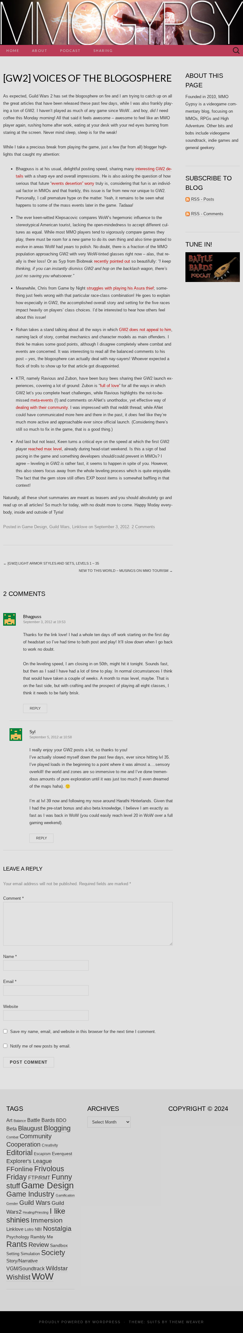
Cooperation (23, 1144)
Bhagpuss (32, 616)
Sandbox (59, 1245)
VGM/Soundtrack (25, 1268)
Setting (12, 1253)
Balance (20, 1121)
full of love (109, 385)
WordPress (106, 1322)
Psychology (17, 1236)
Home (12, 50)
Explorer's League (29, 1161)
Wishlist (18, 1277)
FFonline (19, 1169)
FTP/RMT (39, 1177)
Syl (32, 731)
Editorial (19, 1152)
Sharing (103, 50)
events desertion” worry (73, 183)
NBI (38, 1229)
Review (38, 1244)
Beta (11, 1128)
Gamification (65, 1195)
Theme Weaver (186, 1322)
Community (36, 1136)
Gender (12, 1203)
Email (9, 981)
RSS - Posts (202, 199)
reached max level (45, 449)
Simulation (30, 1253)
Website (10, 1006)
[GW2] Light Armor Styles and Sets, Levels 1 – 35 (51, 563)
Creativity (50, 1145)
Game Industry (30, 1194)
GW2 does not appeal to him (145, 329)
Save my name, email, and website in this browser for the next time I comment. (83, 1031)
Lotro (29, 1229)
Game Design (34, 526)
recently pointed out (112, 261)
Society (53, 1253)
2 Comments (143, 526)
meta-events (41, 400)
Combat (12, 1137)
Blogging (57, 1128)
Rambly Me (41, 1236)
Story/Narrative (22, 1260)
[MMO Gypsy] (121, 22)
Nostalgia (57, 1228)
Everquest (62, 1153)
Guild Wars (59, 526)
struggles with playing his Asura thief (120, 288)
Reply (35, 708)
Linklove (79, 526)
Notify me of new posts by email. (40, 1046)
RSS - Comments (206, 213)
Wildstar (57, 1268)
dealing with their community (42, 407)
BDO (61, 1120)
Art (9, 1120)
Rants (16, 1244)
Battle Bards (41, 1120)
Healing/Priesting (35, 1212)
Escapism (42, 1154)
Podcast (70, 50)
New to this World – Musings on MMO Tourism (126, 571)
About (39, 50)
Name (10, 956)
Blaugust (30, 1128)
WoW (42, 1276)
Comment (13, 898)
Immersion (47, 1220)
